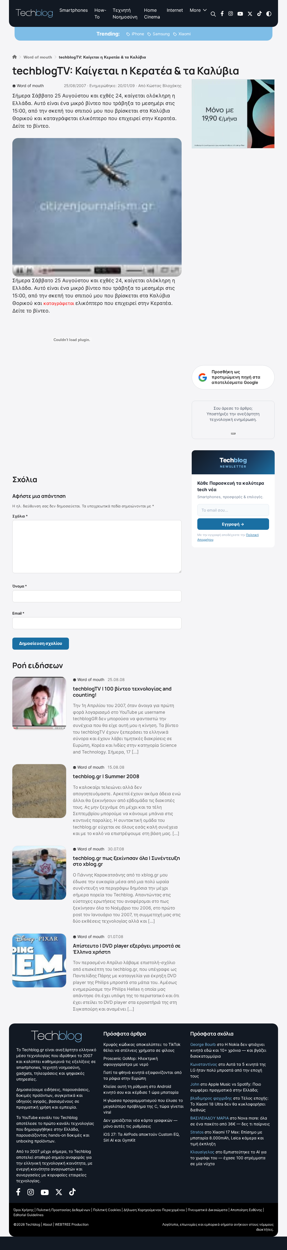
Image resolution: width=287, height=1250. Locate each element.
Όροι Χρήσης (23, 1210)
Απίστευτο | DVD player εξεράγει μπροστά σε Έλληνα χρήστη (126, 948)
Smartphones (73, 10)
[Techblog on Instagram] (230, 13)
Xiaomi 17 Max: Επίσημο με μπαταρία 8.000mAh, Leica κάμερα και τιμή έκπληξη (227, 1138)
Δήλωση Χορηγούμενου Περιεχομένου (154, 1210)
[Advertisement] (97, 417)
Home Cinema (152, 13)
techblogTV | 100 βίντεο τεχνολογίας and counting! (122, 691)
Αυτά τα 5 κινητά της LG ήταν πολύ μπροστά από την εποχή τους (228, 1070)
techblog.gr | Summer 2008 (106, 776)
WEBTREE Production (72, 1224)
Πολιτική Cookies (107, 1210)
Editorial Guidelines (28, 1215)
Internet (175, 10)
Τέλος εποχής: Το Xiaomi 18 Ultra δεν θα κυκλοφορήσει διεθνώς (229, 1104)
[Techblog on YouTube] (240, 13)
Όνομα (19, 586)
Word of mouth (30, 85)
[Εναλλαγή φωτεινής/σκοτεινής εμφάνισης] (268, 13)
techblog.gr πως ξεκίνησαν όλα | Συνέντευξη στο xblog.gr (126, 861)
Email (18, 613)
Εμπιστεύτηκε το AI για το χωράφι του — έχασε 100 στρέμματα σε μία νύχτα (228, 1157)
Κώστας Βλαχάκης (164, 85)
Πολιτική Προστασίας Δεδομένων (63, 1210)
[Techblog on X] (250, 13)
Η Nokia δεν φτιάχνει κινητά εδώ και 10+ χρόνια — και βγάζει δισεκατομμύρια (228, 1050)
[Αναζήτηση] (213, 13)
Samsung (161, 33)
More (195, 10)
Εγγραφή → (233, 524)
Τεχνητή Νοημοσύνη (125, 13)
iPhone (138, 33)
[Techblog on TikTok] (259, 13)
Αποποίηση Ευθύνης (246, 1210)
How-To (100, 13)
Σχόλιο (20, 516)
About (47, 1224)
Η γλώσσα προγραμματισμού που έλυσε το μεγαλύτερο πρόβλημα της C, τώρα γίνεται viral (143, 1106)
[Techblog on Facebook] (222, 13)
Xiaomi (185, 33)
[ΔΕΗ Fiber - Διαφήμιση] (233, 113)
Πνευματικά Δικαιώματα (208, 1210)
